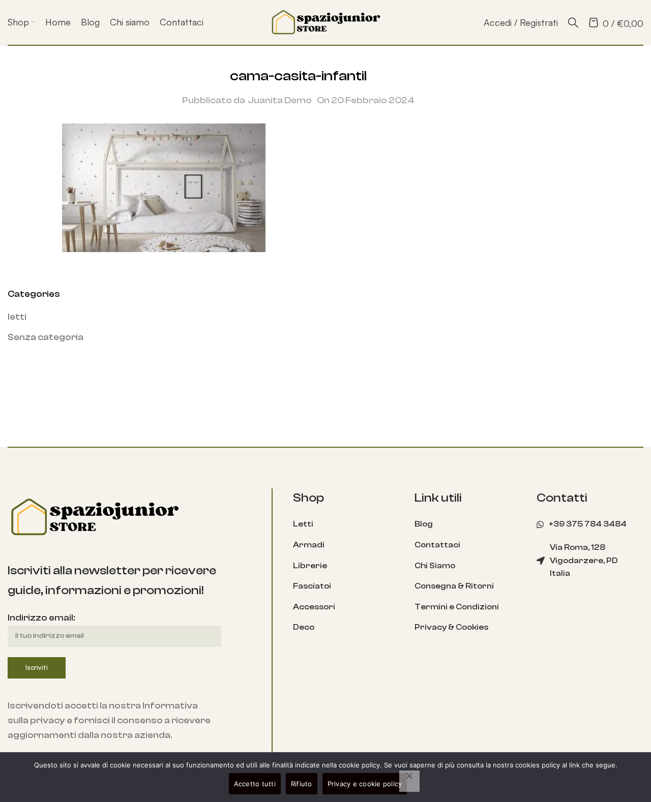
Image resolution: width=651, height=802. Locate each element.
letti (17, 317)
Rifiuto (301, 784)
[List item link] (346, 524)
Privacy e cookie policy (365, 784)
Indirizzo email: (41, 617)
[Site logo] (325, 21)
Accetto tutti (255, 784)
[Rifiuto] (409, 781)
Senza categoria (45, 337)
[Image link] (94, 516)
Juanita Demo (280, 100)
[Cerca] (573, 22)
